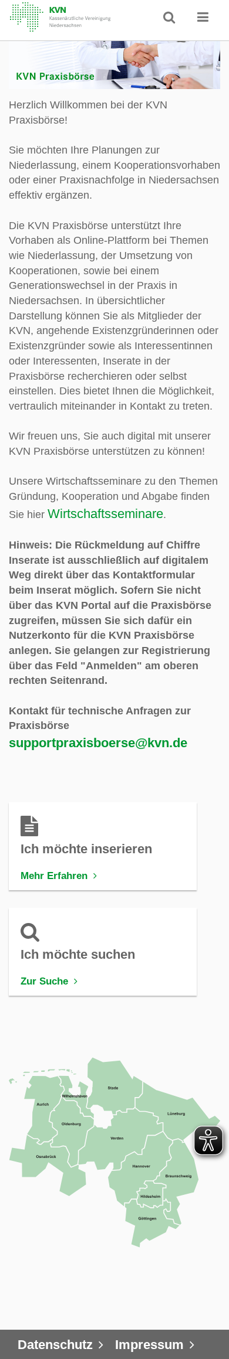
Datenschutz (55, 1344)
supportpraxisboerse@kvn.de (98, 742)
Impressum (149, 1344)
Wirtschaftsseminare (105, 513)
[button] (203, 17)
